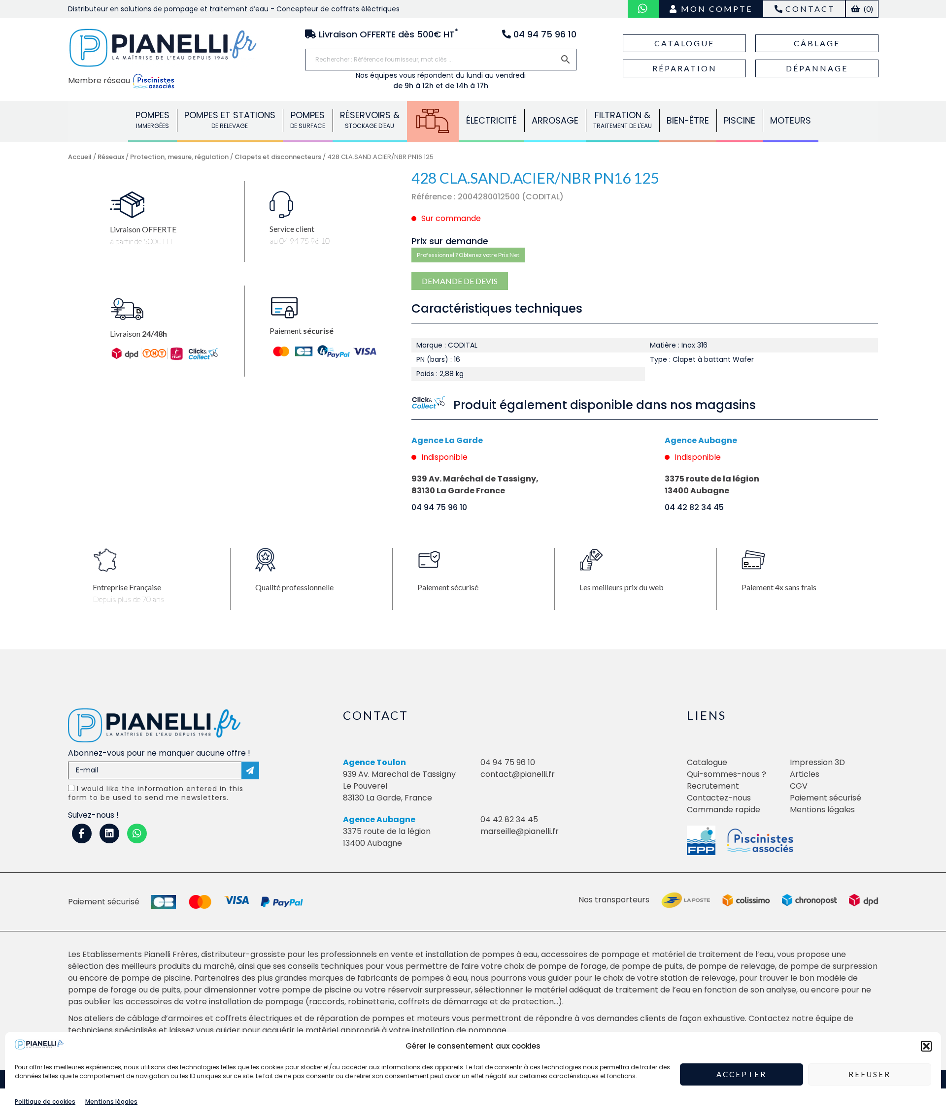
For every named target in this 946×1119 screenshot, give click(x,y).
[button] (926, 1046)
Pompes (152, 119)
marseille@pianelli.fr (519, 831)
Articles (804, 774)
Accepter (741, 1074)
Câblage (817, 43)
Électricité (491, 120)
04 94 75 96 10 (439, 507)
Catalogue (684, 43)
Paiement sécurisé (825, 797)
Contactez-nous (719, 797)
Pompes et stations (229, 119)
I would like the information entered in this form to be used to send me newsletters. (155, 793)
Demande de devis (460, 281)
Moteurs (790, 120)
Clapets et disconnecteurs (278, 156)
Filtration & (622, 119)
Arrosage (555, 120)
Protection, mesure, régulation (179, 156)
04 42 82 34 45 (694, 507)
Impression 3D (817, 762)
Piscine (739, 120)
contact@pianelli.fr (517, 774)
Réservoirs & (370, 119)
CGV (799, 786)
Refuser (869, 1074)
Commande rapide (723, 809)
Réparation (684, 68)
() (867, 8)
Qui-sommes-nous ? (726, 774)
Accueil (80, 156)
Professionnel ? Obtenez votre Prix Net (468, 254)
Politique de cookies (45, 1101)
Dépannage (817, 68)
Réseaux (432, 120)
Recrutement (713, 786)
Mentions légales (111, 1101)
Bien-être (688, 120)
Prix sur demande (449, 241)
